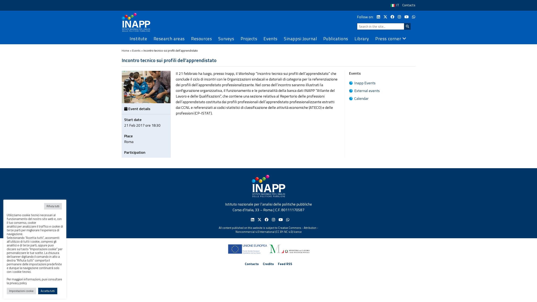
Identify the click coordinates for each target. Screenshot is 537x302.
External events (367, 91)
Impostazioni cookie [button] (21, 291)
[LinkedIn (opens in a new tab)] (378, 17)
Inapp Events (364, 83)
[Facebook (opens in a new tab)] (392, 17)
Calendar (361, 98)
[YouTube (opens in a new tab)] (406, 17)
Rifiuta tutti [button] (53, 206)
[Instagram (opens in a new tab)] (399, 17)
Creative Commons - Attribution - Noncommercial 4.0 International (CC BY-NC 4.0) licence (277, 230)
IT (397, 5)
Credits (268, 263)
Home (125, 50)
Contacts (408, 5)
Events (136, 50)
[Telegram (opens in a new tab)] (413, 17)
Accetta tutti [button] (48, 291)
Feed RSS (285, 263)
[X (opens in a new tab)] (385, 17)
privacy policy (18, 283)
